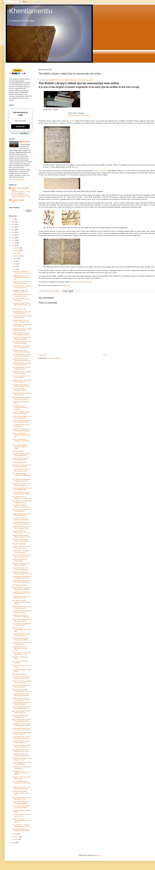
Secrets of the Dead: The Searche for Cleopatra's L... (21, 518)
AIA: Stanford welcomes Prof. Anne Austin (21, 425)
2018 (13, 240)
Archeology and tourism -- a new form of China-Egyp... (21, 615)
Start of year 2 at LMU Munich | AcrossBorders (21, 767)
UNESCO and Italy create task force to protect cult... (21, 364)
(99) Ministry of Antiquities (20, 585)
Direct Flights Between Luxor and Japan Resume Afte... (21, 355)
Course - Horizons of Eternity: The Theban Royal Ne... (21, 421)
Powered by (14, 133)
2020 (13, 235)
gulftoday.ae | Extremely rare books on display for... (21, 564)
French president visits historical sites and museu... (21, 531)
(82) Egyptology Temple (19, 462)
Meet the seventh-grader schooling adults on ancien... (22, 690)
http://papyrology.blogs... (19, 674)
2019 (13, 237)
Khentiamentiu (30, 11)
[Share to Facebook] (70, 291)
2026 (13, 219)
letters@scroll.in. (65, 285)
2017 (13, 243)
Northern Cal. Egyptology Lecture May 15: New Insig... (22, 272)
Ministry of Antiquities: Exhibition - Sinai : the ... (20, 389)
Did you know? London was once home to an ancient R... (22, 729)
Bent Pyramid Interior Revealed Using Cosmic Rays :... (22, 286)
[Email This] (64, 291)
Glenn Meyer (26, 142)
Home (105, 355)
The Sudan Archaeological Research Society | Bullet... (21, 677)
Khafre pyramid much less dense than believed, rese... (21, 359)
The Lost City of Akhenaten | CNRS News (21, 299)
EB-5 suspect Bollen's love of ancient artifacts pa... (21, 711)
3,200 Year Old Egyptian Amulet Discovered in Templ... (19, 446)
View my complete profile (17, 179)
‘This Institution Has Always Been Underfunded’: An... (21, 581)
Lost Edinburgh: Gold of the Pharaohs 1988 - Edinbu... (21, 493)
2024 (13, 224)
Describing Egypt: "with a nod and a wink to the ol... (21, 312)
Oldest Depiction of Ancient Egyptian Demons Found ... (21, 536)
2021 (13, 232)
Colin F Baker (85, 115)
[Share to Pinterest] (72, 291)
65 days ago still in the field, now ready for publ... (21, 459)
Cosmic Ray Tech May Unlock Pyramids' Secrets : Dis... (21, 592)
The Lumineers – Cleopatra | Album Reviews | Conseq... (21, 825)
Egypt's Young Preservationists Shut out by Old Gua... (21, 620)
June (14, 264)
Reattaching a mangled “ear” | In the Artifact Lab (21, 510)
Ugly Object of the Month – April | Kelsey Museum (22, 643)
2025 (13, 222)
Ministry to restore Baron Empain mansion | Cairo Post (20, 793)
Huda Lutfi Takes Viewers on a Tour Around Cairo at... (21, 295)
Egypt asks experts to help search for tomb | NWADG (21, 830)
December (16, 248)
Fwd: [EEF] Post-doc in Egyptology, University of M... (22, 497)
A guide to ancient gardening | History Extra (21, 777)
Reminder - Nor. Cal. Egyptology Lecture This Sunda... (20, 772)
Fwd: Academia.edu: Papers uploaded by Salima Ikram (21, 737)
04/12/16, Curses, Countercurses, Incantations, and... (22, 629)
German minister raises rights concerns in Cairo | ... (21, 547)
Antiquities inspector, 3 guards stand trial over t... (21, 394)
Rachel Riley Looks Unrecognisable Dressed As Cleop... (21, 820)
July (14, 261)
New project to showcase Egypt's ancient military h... (21, 754)
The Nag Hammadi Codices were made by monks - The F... (21, 304)
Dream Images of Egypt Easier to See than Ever (21, 624)
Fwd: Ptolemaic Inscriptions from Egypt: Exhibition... (20, 802)
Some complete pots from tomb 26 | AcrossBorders (22, 763)
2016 (13, 245)
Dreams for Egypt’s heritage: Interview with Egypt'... (21, 412)
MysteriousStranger (17, 200)
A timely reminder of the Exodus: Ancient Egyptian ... (21, 351)
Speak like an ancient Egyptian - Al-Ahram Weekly (22, 372)
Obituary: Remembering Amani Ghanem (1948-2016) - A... (21, 555)
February (16, 837)
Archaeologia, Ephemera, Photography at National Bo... (20, 277)
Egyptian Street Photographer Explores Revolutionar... (21, 523)
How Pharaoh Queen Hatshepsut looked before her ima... (21, 602)
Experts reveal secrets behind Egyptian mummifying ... (21, 338)
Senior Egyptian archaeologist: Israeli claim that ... (21, 325)
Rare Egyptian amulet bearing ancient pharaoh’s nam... (21, 577)
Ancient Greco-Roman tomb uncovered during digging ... (21, 429)
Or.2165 (71, 121)
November (16, 250)
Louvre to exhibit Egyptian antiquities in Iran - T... (20, 716)
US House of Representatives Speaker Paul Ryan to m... (21, 746)
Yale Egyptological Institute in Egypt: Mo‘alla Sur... (21, 368)
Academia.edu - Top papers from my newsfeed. (21, 551)
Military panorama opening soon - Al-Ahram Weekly (20, 527)
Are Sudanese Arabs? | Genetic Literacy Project (22, 316)
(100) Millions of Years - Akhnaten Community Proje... (19, 648)
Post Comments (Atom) (54, 358)
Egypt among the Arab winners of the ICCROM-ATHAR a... (21, 720)
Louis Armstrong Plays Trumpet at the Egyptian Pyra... (22, 488)
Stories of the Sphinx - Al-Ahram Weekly (20, 560)
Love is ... (14, 201)
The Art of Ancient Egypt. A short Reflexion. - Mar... (22, 759)
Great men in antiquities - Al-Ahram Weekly (21, 376)
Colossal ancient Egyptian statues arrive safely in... (20, 639)
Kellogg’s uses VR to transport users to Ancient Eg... (21, 484)
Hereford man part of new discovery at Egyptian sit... (21, 568)
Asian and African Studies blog (81, 282)
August (15, 258)
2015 (13, 842)
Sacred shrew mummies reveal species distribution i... (22, 417)
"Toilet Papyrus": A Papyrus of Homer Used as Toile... (21, 653)
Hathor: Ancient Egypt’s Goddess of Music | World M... (21, 435)
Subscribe (20, 126)
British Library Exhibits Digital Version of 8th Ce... (21, 733)
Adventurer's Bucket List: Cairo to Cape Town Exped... (21, 465)
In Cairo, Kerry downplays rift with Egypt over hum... (21, 470)
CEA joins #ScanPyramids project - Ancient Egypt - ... (21, 540)
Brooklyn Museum (18, 451)
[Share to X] (68, 291)
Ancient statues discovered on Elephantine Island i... (21, 703)
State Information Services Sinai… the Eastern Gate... (21, 321)
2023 (13, 227)
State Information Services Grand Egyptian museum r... (21, 699)
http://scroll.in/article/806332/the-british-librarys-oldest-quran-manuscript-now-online (66, 80)
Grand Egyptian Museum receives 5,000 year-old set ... (21, 783)
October (15, 253)
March (15, 834)
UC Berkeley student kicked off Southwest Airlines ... (21, 611)
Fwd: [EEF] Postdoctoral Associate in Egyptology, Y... (21, 506)
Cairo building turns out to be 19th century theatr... (21, 634)
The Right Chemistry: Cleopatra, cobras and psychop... (20, 407)
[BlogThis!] (66, 291)
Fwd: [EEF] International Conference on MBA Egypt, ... (21, 475)
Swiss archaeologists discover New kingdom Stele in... (21, 707)
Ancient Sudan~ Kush (19, 309)
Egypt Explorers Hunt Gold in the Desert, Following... (21, 282)
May (14, 266)
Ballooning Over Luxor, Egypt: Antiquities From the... (21, 607)
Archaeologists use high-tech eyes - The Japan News (21, 346)
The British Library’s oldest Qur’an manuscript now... (20, 694)
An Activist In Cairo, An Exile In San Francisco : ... (21, 815)
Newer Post (42, 355)
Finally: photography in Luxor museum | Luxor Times (21, 788)
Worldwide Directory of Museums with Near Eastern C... (21, 398)
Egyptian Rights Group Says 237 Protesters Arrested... (21, 333)
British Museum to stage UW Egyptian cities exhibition (21, 588)
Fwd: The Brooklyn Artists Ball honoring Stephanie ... (21, 454)
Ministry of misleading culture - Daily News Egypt (21, 686)
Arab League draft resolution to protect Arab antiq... (22, 798)
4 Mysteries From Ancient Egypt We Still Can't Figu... (22, 329)
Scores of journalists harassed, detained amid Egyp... (21, 342)
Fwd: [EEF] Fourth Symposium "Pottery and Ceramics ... (21, 480)
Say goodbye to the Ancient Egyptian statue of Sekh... (21, 750)
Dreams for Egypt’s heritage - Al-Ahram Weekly (21, 741)
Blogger (98, 855)
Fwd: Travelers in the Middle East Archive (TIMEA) (21, 806)
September (16, 256)
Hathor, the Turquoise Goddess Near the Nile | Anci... (22, 681)
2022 (13, 229)
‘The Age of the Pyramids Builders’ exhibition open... (21, 385)
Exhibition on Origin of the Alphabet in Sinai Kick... (20, 291)
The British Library (74, 115)
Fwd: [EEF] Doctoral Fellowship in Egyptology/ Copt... (22, 501)
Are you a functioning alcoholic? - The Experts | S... (21, 441)
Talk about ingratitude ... (19, 544)
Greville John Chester (100, 170)
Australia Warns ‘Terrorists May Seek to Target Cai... (22, 381)
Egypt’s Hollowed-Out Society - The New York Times (22, 514)
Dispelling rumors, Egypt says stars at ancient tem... (21, 597)
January (15, 839)
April (14, 269)
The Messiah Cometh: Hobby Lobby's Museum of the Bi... (21, 724)
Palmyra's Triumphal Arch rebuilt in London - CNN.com (22, 573)
